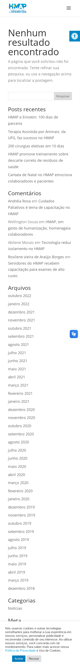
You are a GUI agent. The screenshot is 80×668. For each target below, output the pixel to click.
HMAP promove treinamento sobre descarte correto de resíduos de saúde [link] (38, 160)
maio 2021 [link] (17, 368)
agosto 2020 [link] (18, 442)
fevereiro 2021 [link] (20, 393)
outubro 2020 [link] (19, 425)
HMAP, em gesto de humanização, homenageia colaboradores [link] (39, 228)
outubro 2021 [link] (19, 328)
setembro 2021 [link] (21, 336)
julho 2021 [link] (17, 352)
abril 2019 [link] (16, 572)
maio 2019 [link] (17, 563)
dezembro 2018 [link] (21, 588)
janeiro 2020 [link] (18, 498)
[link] (74, 36)
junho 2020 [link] (17, 458)
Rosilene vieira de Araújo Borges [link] (36, 256)
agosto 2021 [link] (18, 344)
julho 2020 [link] (17, 450)
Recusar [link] (34, 658)
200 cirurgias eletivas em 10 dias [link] (36, 145)
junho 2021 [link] (17, 360)
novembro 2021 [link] (21, 320)
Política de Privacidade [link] (20, 650)
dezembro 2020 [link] (21, 409)
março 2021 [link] (18, 385)
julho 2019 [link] (17, 547)
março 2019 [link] (18, 580)
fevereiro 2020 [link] (20, 490)
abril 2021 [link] (16, 376)
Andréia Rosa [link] (19, 201)
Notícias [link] (15, 608)
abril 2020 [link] (16, 474)
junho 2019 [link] (17, 555)
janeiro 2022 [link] (18, 303)
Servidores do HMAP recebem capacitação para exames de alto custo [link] (36, 269)
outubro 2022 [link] (19, 295)
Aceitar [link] (19, 658)
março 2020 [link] (18, 482)
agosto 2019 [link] (18, 539)
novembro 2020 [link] (21, 417)
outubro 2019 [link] (19, 523)
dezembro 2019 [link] (21, 507)
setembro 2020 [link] (21, 434)
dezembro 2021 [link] (21, 312)
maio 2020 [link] (17, 466)
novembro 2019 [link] (21, 515)
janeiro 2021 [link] (18, 401)
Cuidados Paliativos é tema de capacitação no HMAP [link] (39, 207)
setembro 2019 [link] (21, 531)
